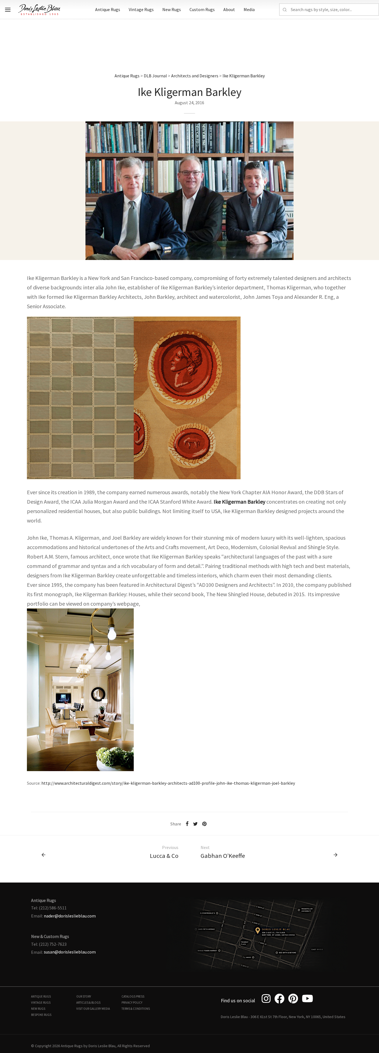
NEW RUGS (38, 1009)
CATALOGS (128, 996)
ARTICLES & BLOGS (88, 1002)
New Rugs (171, 9)
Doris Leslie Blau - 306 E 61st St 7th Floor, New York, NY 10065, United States (283, 1016)
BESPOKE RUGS (41, 1015)
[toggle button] (7, 10)
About (229, 9)
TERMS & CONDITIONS (136, 1009)
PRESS (140, 996)
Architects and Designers (194, 75)
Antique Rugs (107, 9)
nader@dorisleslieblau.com (70, 916)
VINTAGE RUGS (40, 1002)
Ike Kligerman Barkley (239, 501)
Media (249, 9)
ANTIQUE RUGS (41, 996)
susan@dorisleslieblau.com (70, 952)
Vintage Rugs (141, 9)
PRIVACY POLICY (132, 1002)
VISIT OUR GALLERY (88, 1009)
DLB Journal (155, 75)
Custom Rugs (202, 9)
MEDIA (106, 1009)
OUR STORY (83, 996)
